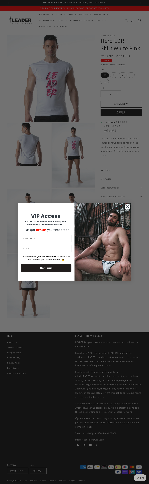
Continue (46, 268)
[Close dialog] (127, 206)
